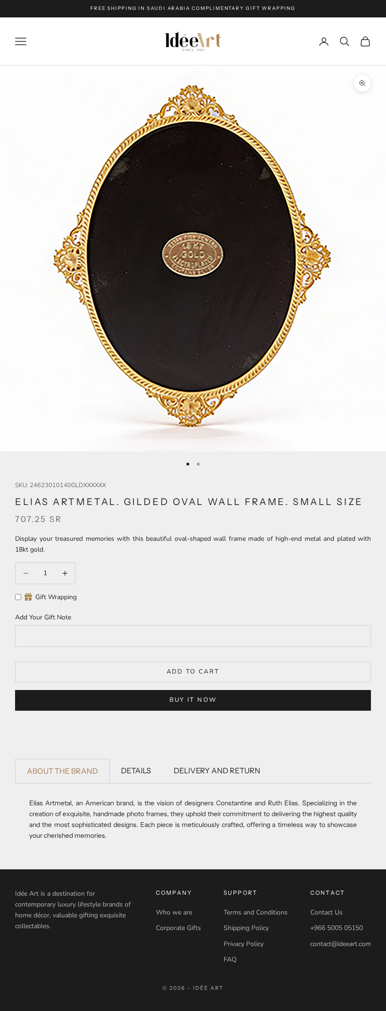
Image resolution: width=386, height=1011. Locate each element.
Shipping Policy (246, 927)
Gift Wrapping (56, 597)
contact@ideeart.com (340, 943)
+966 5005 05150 (336, 927)
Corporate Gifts (178, 927)
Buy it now (193, 700)
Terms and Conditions (256, 912)
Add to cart (193, 671)
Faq (230, 959)
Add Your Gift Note (43, 617)
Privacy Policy (244, 943)
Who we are (174, 912)
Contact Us (326, 912)
